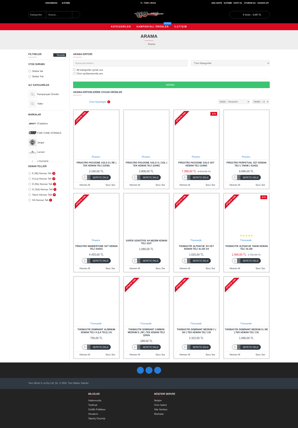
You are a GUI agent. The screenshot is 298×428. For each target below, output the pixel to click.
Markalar (34, 114)
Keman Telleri (37, 166)
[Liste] (80, 102)
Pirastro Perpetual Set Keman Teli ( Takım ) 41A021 (246, 164)
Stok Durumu (36, 64)
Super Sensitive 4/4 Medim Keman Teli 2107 (146, 242)
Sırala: (223, 102)
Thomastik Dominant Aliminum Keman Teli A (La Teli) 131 (96, 331)
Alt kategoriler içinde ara (90, 69)
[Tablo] (75, 102)
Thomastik (196, 240)
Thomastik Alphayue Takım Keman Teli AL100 (246, 247)
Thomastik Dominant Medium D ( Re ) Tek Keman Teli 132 (246, 331)
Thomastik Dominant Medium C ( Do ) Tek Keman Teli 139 (196, 331)
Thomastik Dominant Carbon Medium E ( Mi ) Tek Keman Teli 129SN (146, 332)
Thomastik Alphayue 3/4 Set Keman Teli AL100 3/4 (196, 247)
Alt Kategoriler (38, 85)
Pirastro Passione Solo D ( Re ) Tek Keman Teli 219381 (96, 164)
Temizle (61, 55)
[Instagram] (157, 370)
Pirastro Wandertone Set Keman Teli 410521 (96, 247)
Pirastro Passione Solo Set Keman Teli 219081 (196, 164)
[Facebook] (140, 370)
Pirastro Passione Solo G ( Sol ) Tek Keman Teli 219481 (146, 164)
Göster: (257, 102)
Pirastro (96, 156)
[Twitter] (149, 370)
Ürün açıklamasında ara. (90, 73)
